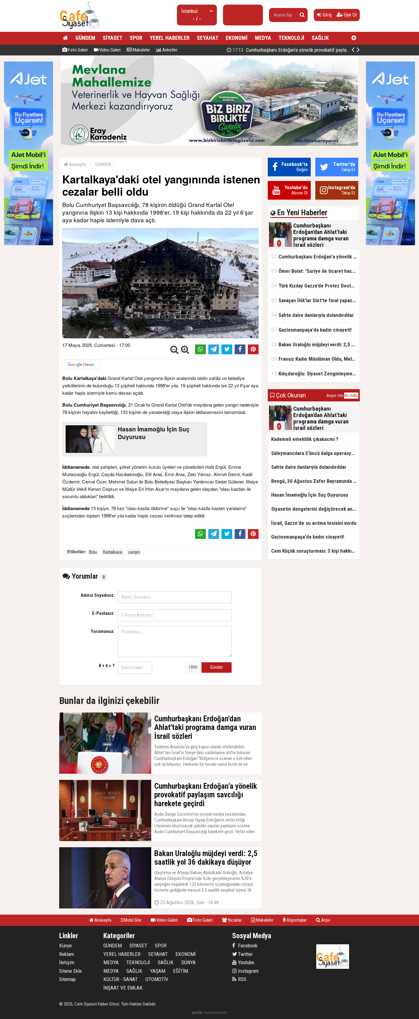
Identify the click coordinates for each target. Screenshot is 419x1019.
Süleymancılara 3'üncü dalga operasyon (314, 453)
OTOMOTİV (156, 979)
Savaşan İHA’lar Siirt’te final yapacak (314, 300)
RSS (241, 979)
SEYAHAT (207, 38)
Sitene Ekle (70, 971)
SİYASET (112, 38)
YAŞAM (157, 971)
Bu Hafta (351, 395)
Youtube (245, 962)
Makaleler (141, 50)
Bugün (331, 395)
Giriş (326, 15)
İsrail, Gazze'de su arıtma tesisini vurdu (313, 523)
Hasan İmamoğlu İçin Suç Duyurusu (309, 495)
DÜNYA (188, 962)
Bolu (93, 552)
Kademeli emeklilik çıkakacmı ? (304, 439)
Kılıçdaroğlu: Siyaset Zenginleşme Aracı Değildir (315, 373)
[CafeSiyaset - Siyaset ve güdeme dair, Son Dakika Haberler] (79, 29)
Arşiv (325, 920)
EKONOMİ (237, 38)
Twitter (245, 954)
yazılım (197, 1012)
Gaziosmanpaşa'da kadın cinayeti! (311, 329)
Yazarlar (234, 920)
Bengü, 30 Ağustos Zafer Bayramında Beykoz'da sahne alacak (315, 481)
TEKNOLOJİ (291, 38)
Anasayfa (77, 164)
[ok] (302, 15)
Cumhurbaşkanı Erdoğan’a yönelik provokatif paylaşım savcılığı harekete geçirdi (318, 50)
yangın (134, 552)
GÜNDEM (85, 38)
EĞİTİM (180, 971)
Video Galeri (109, 50)
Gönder (216, 667)
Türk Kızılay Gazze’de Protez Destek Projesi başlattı (315, 285)
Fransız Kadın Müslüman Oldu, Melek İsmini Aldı (315, 358)
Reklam (66, 954)
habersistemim (215, 1012)
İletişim (66, 962)
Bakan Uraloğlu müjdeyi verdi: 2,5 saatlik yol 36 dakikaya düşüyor (315, 344)
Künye (65, 945)
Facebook (247, 945)
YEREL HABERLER (170, 38)
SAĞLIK (320, 38)
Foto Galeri (77, 50)
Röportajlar (296, 920)
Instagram (248, 971)
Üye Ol (350, 15)
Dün (341, 395)
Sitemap (67, 979)
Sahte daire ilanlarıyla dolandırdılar (312, 314)
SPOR (136, 38)
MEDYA (263, 38)
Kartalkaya (112, 552)
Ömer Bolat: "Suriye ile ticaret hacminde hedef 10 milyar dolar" (315, 270)
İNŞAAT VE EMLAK (123, 988)
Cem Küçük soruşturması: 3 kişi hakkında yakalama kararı (315, 551)
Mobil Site (132, 920)
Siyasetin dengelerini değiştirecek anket (315, 509)
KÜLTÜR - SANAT (120, 979)
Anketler (169, 50)
